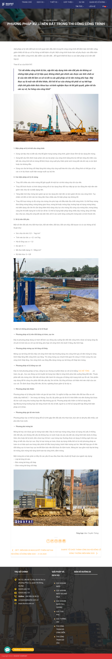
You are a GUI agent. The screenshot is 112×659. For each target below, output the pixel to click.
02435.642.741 (24, 589)
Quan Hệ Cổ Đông (97, 2)
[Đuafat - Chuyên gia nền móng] (9, 4)
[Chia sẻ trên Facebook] (48, 541)
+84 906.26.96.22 (32, 596)
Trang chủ (27, 2)
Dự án (81, 2)
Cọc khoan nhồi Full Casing (61, 604)
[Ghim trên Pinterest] (60, 541)
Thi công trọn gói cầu (60, 640)
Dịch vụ (40, 2)
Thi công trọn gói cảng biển (60, 629)
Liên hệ (92, 6)
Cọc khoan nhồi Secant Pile (61, 594)
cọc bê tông (83, 371)
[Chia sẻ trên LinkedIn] (64, 541)
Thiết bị (53, 2)
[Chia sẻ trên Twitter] (52, 541)
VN (103, 6)
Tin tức (79, 6)
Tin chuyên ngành (50, 20)
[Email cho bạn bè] (56, 541)
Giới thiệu (68, 2)
